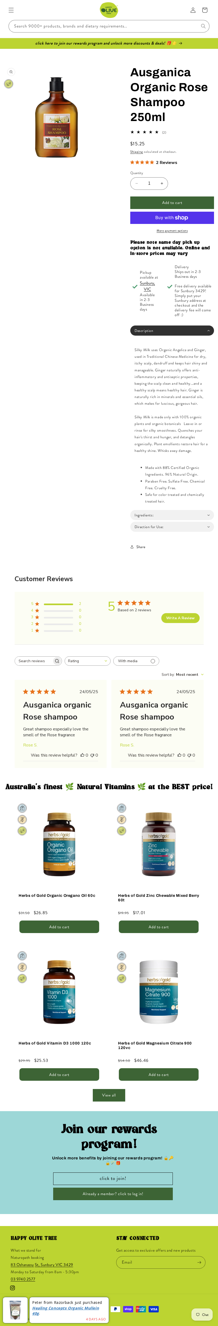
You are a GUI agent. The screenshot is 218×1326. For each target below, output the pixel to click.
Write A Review (180, 618)
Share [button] (140, 546)
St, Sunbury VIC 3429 (54, 1265)
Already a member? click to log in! (113, 1194)
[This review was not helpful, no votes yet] (92, 755)
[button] (11, 10)
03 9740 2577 (23, 1279)
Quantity (136, 172)
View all (109, 1095)
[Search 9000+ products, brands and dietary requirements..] (203, 26)
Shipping (136, 151)
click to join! (113, 1178)
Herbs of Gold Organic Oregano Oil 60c (57, 895)
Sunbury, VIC (147, 286)
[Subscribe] (199, 1262)
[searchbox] (33, 661)
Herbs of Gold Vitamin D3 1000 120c (55, 1043)
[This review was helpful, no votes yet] (82, 755)
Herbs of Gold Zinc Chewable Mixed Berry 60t (158, 897)
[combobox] (109, 26)
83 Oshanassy (22, 1265)
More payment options (172, 230)
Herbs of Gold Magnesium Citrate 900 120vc (155, 1045)
